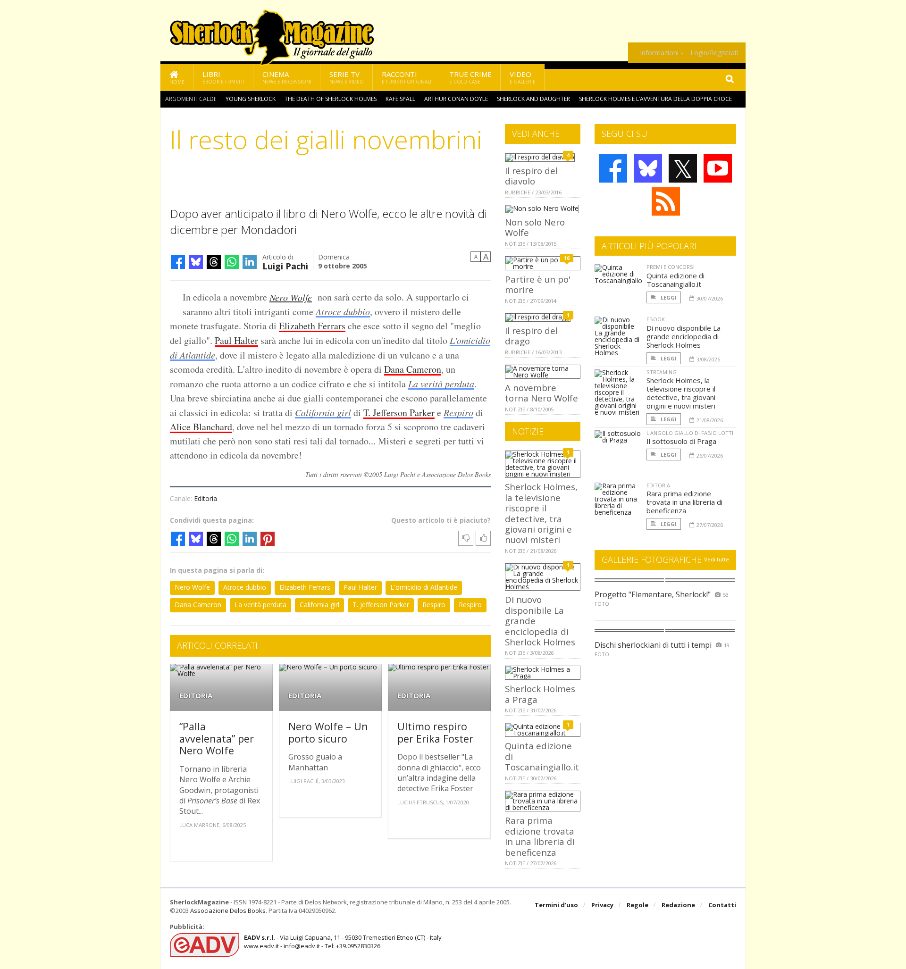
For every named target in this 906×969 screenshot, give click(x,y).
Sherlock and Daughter (533, 99)
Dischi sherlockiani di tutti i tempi (653, 645)
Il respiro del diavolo (531, 176)
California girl (323, 412)
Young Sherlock (251, 99)
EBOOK (655, 319)
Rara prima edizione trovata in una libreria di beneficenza (540, 836)
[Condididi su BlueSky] (196, 262)
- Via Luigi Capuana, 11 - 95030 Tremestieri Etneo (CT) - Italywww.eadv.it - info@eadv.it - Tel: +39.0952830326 (343, 941)
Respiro (458, 412)
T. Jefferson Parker (399, 412)
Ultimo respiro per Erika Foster (435, 732)
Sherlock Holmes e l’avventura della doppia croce (655, 99)
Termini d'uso (556, 905)
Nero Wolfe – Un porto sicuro (328, 732)
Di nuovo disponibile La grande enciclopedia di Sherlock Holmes (683, 336)
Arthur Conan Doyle (456, 99)
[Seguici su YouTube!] (718, 168)
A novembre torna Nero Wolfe (541, 393)
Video (523, 77)
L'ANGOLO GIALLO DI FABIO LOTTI (689, 432)
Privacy (602, 905)
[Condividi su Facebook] (178, 262)
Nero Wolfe (290, 297)
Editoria (205, 498)
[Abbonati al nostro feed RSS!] (666, 201)
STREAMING (661, 372)
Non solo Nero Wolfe (535, 227)
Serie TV (346, 77)
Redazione (678, 905)
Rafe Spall (400, 99)
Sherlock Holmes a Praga (540, 694)
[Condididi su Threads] (214, 262)
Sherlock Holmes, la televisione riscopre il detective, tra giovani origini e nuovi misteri (541, 513)
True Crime (470, 77)
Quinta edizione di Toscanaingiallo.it (675, 280)
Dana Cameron (412, 369)
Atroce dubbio (343, 311)
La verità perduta (441, 383)
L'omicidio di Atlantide (423, 587)
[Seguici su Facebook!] (613, 168)
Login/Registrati (714, 53)
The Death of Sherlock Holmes (331, 99)
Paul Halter (236, 340)
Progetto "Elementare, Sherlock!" (653, 594)
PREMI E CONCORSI (670, 266)
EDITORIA (195, 695)
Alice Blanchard (201, 426)
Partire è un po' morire (537, 284)
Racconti (406, 77)
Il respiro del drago (531, 336)
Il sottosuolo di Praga (681, 441)
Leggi (668, 297)
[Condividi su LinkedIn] (250, 262)
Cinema (286, 77)
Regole (637, 905)
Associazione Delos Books (228, 910)
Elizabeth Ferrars (312, 325)
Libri (223, 77)
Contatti (722, 905)
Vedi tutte (716, 559)
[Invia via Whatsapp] (232, 262)
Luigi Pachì (285, 265)
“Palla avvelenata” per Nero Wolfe (216, 738)
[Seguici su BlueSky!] (648, 168)
